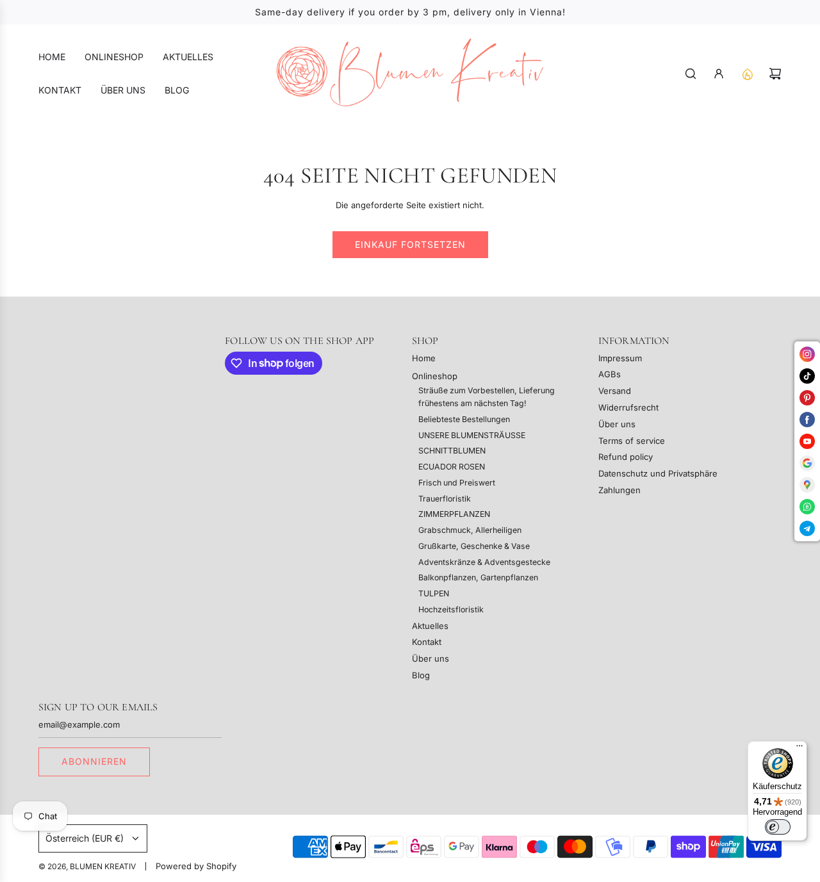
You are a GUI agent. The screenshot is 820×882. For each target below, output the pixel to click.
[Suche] (690, 74)
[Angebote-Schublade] (747, 74)
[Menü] (799, 748)
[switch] (778, 827)
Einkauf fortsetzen (410, 244)
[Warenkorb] (775, 74)
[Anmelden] (719, 74)
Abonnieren (94, 761)
